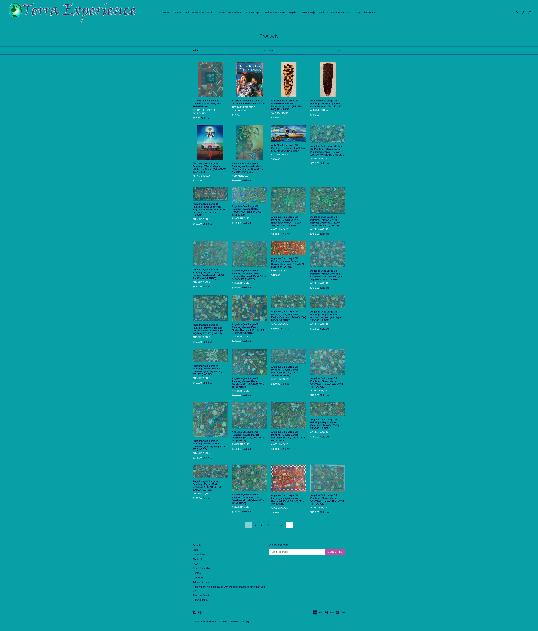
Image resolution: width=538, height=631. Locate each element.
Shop (196, 549)
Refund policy (200, 599)
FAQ (195, 563)
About (178, 12)
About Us (198, 559)
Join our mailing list (279, 544)
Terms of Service (202, 595)
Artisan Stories (201, 582)
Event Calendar (201, 568)
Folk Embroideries (275, 12)
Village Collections (365, 12)
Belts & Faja (308, 12)
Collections (199, 554)
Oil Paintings (254, 12)
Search (197, 545)
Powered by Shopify (240, 621)
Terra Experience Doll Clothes (214, 621)
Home (166, 12)
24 (282, 525)
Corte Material (341, 12)
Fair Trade (198, 577)
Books (324, 12)
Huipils (294, 12)
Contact (197, 573)
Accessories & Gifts (230, 12)
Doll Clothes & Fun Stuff (200, 12)
